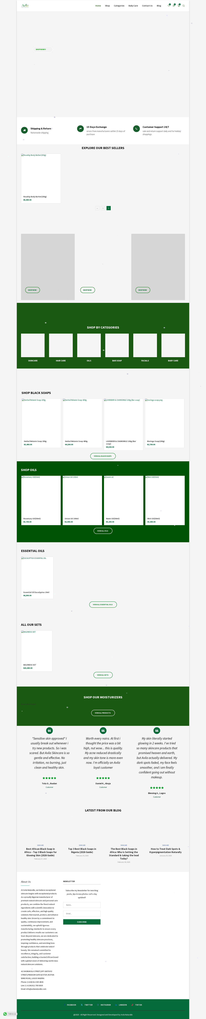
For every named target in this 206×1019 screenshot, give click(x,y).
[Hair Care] (61, 348)
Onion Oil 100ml (72, 518)
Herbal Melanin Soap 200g (35, 441)
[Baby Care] (173, 348)
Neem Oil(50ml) (113, 518)
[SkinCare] (33, 348)
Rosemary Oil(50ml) (32, 518)
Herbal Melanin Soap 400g (76, 441)
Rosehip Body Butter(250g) (35, 196)
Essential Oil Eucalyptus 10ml (36, 592)
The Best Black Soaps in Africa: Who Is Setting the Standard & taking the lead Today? (124, 853)
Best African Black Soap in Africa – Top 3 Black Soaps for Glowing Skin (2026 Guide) (40, 852)
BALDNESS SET (29, 665)
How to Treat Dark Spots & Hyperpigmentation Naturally (165, 850)
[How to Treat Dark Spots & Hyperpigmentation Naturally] (165, 837)
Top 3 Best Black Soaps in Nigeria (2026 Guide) (82, 850)
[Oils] (89, 348)
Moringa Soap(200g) (156, 441)
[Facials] (145, 348)
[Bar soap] (117, 348)
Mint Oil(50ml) (153, 518)
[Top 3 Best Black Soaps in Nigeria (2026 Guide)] (82, 837)
